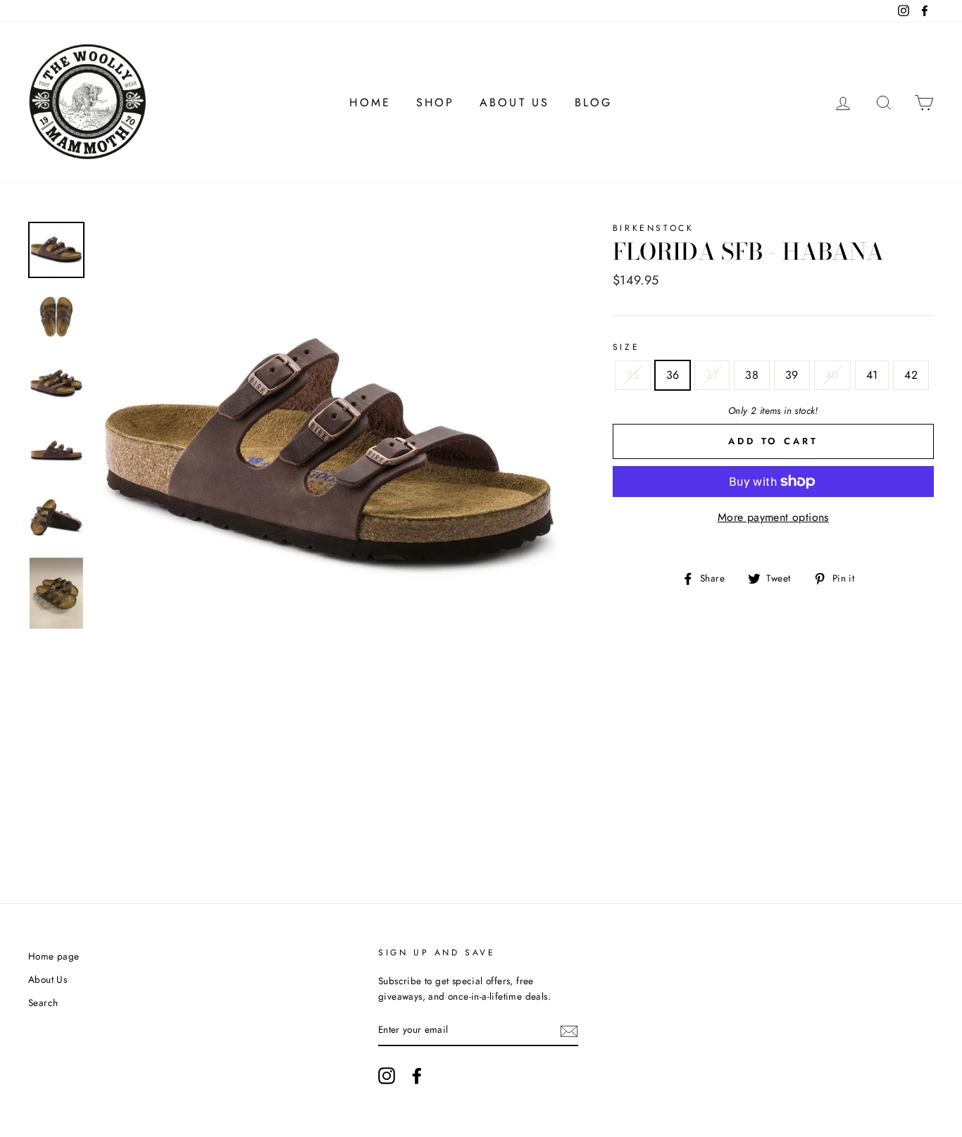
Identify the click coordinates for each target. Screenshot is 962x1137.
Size (626, 347)
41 (872, 375)
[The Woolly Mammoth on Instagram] (386, 1075)
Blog (594, 102)
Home (370, 102)
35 (632, 375)
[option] (330, 457)
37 (712, 375)
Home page (54, 956)
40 (832, 375)
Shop (435, 102)
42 (911, 375)
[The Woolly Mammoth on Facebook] (416, 1075)
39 (792, 375)
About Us (515, 102)
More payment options (773, 517)
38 (751, 375)
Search (43, 1002)
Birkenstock (653, 228)
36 (673, 375)
